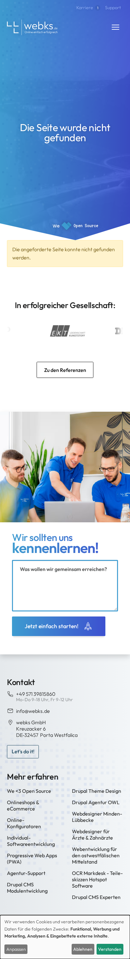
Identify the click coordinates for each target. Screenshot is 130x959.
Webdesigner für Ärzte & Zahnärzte (92, 834)
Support (113, 7)
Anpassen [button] (16, 949)
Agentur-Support (26, 873)
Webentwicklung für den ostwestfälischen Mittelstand (96, 855)
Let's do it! (23, 751)
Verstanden (109, 949)
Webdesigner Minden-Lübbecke (97, 816)
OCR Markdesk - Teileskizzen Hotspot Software (97, 879)
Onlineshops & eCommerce (23, 805)
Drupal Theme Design (96, 791)
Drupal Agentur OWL (96, 802)
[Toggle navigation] (115, 27)
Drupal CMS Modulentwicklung (27, 887)
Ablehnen (82, 949)
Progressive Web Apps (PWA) (32, 858)
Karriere (87, 7)
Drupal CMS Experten (96, 897)
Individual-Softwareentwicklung (31, 841)
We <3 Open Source (29, 791)
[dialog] (65, 937)
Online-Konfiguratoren (24, 823)
